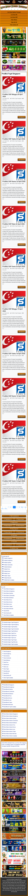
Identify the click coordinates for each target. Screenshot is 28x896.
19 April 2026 (6, 268)
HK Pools (17, 746)
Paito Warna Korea (7, 602)
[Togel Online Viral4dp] (14, 68)
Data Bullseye (6, 660)
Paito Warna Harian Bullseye (10, 722)
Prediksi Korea (6, 571)
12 (19, 507)
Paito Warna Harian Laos (9, 729)
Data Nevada (6, 671)
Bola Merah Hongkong (8, 687)
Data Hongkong (7, 653)
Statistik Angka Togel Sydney (10, 626)
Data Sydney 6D (7, 675)
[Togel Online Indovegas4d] (14, 874)
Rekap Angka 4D (8, 532)
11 (16, 507)
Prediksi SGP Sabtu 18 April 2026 (13, 353)
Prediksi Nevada (7, 577)
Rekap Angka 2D (14, 528)
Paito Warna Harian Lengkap (10, 735)
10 (14, 507)
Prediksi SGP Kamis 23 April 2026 (13, 181)
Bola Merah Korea (7, 698)
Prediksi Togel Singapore (11, 74)
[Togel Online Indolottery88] (14, 848)
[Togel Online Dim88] (14, 36)
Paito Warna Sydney (8, 593)
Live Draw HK (14, 14)
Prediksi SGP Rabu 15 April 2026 (13, 438)
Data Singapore (7, 651)
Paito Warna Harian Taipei (9, 731)
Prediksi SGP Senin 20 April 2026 (13, 266)
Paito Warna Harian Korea (9, 727)
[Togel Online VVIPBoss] (14, 30)
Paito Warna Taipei (7, 606)
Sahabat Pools (11, 742)
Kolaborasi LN (21, 545)
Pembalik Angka (8, 538)
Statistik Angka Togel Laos (9, 637)
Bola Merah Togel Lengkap (9, 706)
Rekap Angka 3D (20, 525)
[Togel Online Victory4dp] (14, 766)
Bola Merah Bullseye (8, 693)
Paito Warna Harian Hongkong (10, 716)
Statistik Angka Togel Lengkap (10, 644)
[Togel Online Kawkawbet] (14, 773)
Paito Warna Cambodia (8, 595)
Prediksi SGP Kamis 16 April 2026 (13, 396)
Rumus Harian (21, 519)
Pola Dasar (14, 535)
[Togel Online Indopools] (14, 861)
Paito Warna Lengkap (8, 615)
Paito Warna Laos (7, 604)
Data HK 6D (6, 673)
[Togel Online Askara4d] (14, 785)
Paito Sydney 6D (14, 24)
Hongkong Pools (12, 887)
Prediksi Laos (6, 573)
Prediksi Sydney (7, 562)
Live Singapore (16, 744)
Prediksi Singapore (7, 558)
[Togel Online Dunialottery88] (14, 836)
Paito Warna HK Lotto (16, 888)
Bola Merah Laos (7, 700)
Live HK (3, 587)
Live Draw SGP (14, 17)
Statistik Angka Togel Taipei (10, 639)
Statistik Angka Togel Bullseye (10, 631)
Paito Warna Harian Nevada (9, 733)
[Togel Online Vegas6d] (14, 779)
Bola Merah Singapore (8, 684)
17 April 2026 (6, 355)
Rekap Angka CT (8, 525)
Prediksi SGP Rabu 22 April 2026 (13, 224)
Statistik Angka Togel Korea (10, 635)
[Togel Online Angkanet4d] (14, 855)
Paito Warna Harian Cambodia (10, 720)
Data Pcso (5, 662)
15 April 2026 (6, 398)
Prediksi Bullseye (7, 567)
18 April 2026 (6, 313)
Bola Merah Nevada (8, 704)
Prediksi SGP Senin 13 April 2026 (13, 481)
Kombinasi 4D (8, 545)
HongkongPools (19, 887)
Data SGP (4, 883)
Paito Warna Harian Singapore (10, 714)
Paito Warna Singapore (8, 589)
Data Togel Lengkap (8, 677)
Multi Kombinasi (20, 538)
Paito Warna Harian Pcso (9, 725)
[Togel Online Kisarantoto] (14, 55)
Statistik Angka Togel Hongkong (11, 624)
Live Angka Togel (9, 744)
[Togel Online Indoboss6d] (14, 760)
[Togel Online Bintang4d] (14, 792)
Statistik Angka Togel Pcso (9, 633)
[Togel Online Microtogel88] (14, 754)
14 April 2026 (6, 440)
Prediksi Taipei (6, 575)
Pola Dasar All (21, 532)
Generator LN (8, 519)
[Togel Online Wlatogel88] (14, 798)
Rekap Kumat (15, 522)
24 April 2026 (6, 141)
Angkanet (23, 885)
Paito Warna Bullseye (8, 597)
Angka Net (8, 880)
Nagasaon (20, 880)
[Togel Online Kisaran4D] (14, 49)
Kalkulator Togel (14, 548)
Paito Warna (14, 19)
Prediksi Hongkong (7, 560)
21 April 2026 (6, 226)
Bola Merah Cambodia (8, 691)
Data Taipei (6, 669)
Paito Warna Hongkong (8, 591)
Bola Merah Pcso (7, 695)
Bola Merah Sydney (8, 689)
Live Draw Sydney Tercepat (14, 12)
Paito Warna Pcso (7, 599)
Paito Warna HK (14, 880)
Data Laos (5, 666)
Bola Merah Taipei (7, 702)
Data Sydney (6, 655)
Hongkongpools (5, 556)
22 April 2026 (6, 183)
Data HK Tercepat (10, 746)
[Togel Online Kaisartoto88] (14, 811)
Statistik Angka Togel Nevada (10, 642)
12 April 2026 (6, 483)
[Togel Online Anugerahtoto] (14, 842)
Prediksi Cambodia (7, 564)
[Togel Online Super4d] (14, 42)
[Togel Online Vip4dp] (14, 830)
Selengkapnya (22, 117)
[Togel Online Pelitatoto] (14, 61)
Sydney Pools (5, 887)
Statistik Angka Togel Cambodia (11, 629)
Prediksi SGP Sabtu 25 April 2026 (13, 139)
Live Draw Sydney (10, 885)
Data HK (23, 882)
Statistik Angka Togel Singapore (11, 622)
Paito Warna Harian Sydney (9, 718)
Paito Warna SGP (17, 882)
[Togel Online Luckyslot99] (14, 823)
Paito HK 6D (14, 22)
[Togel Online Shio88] (14, 867)
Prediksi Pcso (6, 569)
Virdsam (4, 880)
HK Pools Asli (14, 891)
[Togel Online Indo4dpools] (14, 817)
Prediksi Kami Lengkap (8, 580)
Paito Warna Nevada (8, 608)
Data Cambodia (7, 658)
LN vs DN (15, 541)
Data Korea (6, 664)
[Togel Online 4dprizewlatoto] (14, 804)
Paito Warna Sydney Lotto (20, 890)
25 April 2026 (6, 98)
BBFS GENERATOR (15, 516)
